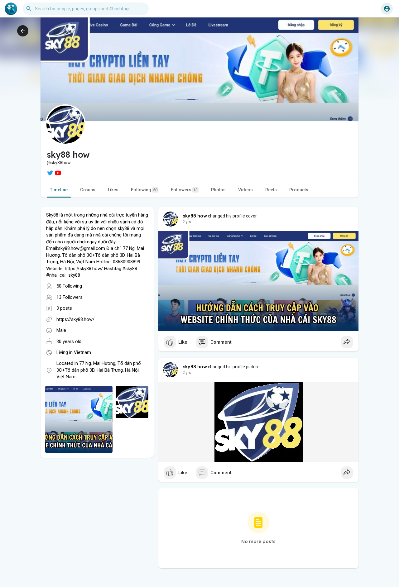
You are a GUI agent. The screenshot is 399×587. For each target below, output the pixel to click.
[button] (387, 9)
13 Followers (69, 297)
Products (298, 189)
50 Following (69, 286)
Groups (87, 189)
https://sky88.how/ (75, 319)
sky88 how (195, 216)
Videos (245, 189)
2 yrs (187, 222)
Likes (113, 189)
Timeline (59, 189)
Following (144, 189)
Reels (271, 189)
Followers (184, 189)
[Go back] (22, 30)
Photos (218, 189)
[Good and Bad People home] (11, 8)
